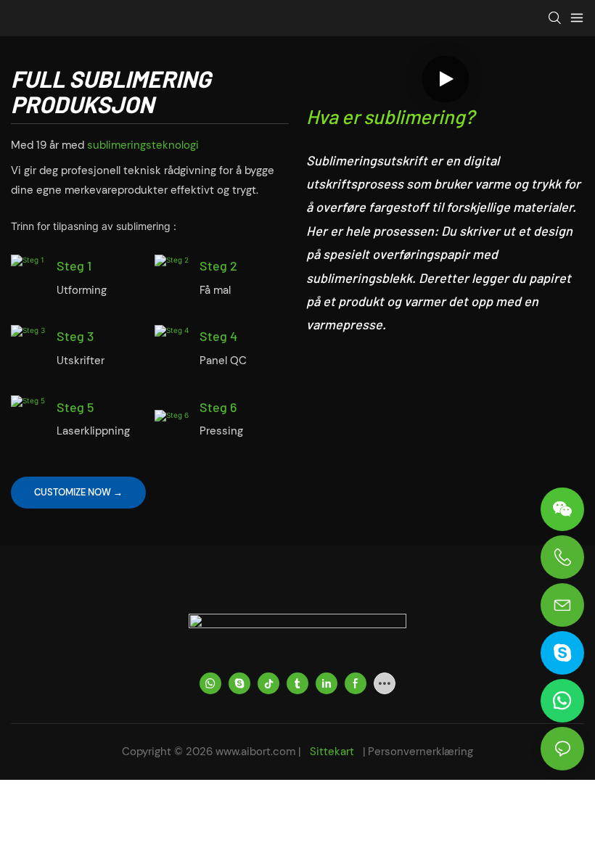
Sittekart (332, 751)
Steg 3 (75, 336)
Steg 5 (75, 407)
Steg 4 (218, 336)
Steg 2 (218, 265)
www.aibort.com (257, 751)
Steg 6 (218, 407)
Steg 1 (74, 265)
